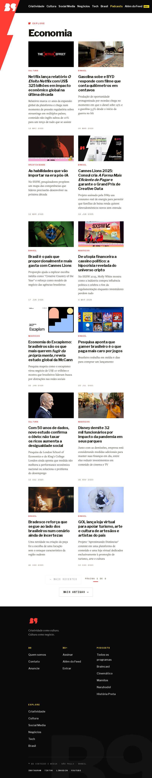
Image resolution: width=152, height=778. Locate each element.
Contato (34, 661)
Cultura (51, 6)
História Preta (106, 694)
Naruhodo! (104, 687)
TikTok (48, 770)
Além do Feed (133, 6)
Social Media (67, 6)
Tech (95, 6)
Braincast (103, 666)
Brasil (104, 6)
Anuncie (33, 668)
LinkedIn (62, 770)
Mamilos (102, 680)
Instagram (34, 770)
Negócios (83, 6)
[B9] (10, 6)
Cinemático (105, 673)
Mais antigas (76, 592)
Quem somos (37, 654)
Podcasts (116, 6)
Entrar (67, 668)
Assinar (68, 654)
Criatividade (36, 6)
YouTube (76, 770)
